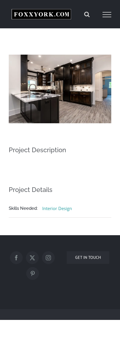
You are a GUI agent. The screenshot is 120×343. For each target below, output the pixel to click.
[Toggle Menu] (107, 15)
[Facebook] (16, 258)
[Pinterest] (32, 274)
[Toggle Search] (87, 15)
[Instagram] (48, 258)
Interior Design (57, 209)
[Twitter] (32, 258)
